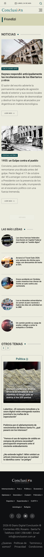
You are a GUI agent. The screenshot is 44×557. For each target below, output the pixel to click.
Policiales (37, 495)
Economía (37, 489)
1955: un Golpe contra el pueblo (19, 160)
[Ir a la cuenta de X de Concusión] (18, 516)
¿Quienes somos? (7, 545)
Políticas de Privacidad (20, 545)
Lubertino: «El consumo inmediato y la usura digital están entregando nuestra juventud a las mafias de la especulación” (21, 413)
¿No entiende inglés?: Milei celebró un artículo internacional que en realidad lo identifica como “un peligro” (21, 457)
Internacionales (8, 489)
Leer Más (8, 113)
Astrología (16, 507)
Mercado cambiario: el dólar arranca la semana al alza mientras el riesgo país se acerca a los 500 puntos (20, 393)
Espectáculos (22, 501)
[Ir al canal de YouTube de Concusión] (25, 516)
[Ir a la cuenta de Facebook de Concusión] (11, 516)
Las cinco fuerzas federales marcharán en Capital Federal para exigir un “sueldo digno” (28, 240)
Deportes (9, 501)
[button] (3, 348)
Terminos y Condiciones (35, 545)
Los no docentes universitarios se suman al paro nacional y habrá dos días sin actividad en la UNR (29, 303)
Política (27, 489)
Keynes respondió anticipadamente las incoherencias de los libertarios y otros (21, 77)
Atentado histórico (9, 155)
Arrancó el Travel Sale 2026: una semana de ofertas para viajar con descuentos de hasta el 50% (29, 261)
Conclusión (32, 525)
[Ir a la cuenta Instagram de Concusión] (32, 516)
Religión (27, 507)
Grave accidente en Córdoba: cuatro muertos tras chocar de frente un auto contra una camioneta (28, 282)
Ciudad (27, 495)
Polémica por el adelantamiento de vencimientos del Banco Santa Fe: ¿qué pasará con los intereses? (21, 427)
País (19, 489)
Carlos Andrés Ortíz (9, 69)
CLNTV (33, 501)
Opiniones (6, 495)
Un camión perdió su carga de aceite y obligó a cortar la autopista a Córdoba (28, 325)
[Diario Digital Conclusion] (12, 10)
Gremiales (17, 495)
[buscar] (40, 3)
